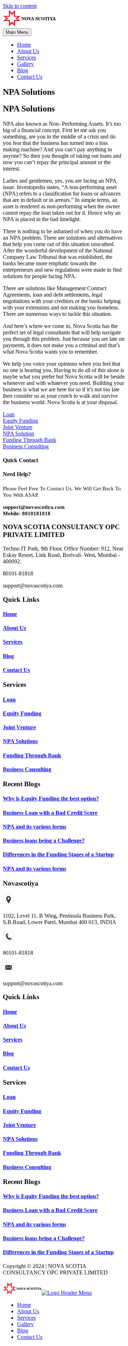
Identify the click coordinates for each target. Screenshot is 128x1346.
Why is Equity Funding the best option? (51, 798)
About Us (28, 51)
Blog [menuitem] (22, 1330)
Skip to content (20, 6)
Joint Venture (19, 727)
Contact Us (29, 77)
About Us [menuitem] (28, 1311)
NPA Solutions (20, 741)
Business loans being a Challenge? (44, 841)
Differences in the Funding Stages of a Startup (58, 854)
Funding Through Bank (32, 755)
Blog (22, 70)
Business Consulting (27, 769)
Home (24, 45)
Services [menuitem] (26, 1318)
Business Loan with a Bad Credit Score (50, 813)
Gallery (25, 64)
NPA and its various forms (34, 827)
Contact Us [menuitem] (29, 1337)
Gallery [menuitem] (25, 1324)
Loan (9, 700)
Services (26, 57)
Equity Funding (22, 713)
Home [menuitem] (24, 1305)
